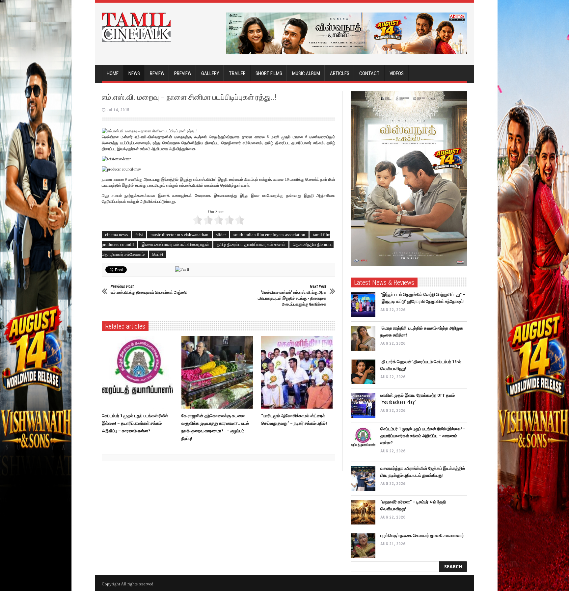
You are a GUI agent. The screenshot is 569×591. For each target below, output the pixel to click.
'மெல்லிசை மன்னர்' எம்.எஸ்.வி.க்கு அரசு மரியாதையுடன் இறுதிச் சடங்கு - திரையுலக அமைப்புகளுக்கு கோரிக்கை (292, 295)
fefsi (139, 234)
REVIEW (157, 73)
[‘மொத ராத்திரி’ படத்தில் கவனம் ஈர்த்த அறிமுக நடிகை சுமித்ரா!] (363, 338)
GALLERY (210, 73)
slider (221, 234)
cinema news (116, 234)
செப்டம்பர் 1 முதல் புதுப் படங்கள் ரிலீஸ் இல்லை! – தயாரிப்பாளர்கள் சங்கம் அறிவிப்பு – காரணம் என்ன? (135, 423)
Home (113, 73)
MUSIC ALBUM (306, 73)
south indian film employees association (269, 234)
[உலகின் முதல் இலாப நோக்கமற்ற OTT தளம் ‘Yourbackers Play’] (363, 405)
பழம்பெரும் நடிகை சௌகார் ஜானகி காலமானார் (422, 535)
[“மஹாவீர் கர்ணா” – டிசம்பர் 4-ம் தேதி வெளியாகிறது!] (363, 512)
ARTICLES (339, 73)
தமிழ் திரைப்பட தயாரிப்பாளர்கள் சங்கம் (251, 244)
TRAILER (237, 73)
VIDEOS (397, 73)
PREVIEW (182, 73)
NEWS (134, 73)
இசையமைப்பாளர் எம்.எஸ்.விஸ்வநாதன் (175, 244)
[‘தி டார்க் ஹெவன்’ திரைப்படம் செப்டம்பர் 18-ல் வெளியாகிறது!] (363, 372)
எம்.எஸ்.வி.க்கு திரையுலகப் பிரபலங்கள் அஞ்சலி (149, 289)
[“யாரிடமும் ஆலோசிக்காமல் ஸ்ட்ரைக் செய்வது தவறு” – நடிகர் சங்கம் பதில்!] (298, 372)
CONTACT (369, 73)
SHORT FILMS (269, 73)
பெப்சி (157, 254)
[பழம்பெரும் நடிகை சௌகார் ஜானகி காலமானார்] (363, 545)
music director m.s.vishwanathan (179, 234)
